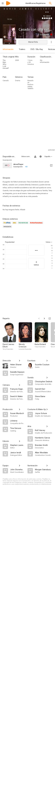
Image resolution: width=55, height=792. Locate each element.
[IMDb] (15, 224)
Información (8, 49)
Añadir (22, 210)
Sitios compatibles (26, 156)
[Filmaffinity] (7, 224)
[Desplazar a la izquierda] (39, 318)
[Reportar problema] (35, 156)
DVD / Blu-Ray (37, 49)
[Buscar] (50, 3)
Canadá (6, 81)
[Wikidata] (8, 228)
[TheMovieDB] (23, 224)
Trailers (22, 49)
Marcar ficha (33, 42)
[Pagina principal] (8, 5)
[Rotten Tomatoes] (36, 224)
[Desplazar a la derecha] (44, 318)
